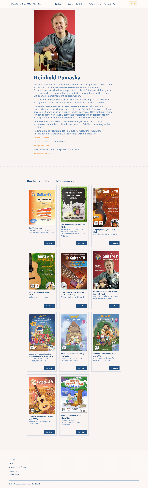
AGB (11, 463)
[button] (59, 4)
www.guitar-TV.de (41, 145)
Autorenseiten (95, 4)
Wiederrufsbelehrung (17, 467)
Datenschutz (14, 474)
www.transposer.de (42, 153)
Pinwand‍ (107, 4)
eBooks (70, 4)
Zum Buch (49, 243)
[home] (25, 4)
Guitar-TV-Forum (42, 137)
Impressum (13, 471)
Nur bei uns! (81, 4)
